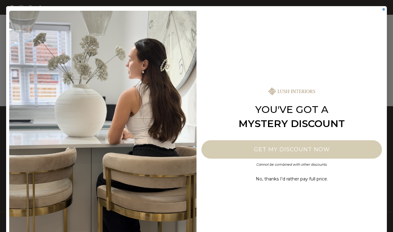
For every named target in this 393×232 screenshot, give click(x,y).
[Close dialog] (383, 9)
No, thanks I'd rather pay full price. (292, 179)
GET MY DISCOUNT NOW (292, 149)
